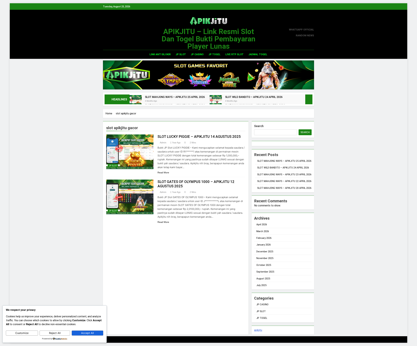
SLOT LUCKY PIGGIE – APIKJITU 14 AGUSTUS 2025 (199, 137)
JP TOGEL (214, 54)
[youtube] (120, 33)
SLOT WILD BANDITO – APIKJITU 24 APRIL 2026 (253, 97)
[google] (117, 33)
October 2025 (263, 265)
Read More (163, 172)
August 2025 (263, 278)
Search (259, 126)
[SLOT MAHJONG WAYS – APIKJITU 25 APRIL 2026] (135, 101)
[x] (113, 33)
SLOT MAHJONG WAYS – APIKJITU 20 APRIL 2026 (284, 188)
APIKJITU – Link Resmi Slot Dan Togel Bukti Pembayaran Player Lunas (208, 38)
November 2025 (264, 258)
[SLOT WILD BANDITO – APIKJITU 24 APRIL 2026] (216, 101)
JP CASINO (197, 54)
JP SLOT (181, 54)
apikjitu (258, 330)
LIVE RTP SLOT (234, 54)
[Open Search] (307, 54)
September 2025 (265, 271)
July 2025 (261, 285)
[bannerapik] (208, 74)
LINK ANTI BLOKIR (160, 54)
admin (163, 142)
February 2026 (264, 238)
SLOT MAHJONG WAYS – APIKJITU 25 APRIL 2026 (175, 97)
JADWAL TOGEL (257, 54)
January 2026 (263, 244)
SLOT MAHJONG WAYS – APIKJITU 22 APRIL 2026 (284, 181)
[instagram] (109, 33)
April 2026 (261, 224)
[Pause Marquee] (308, 99)
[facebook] (105, 33)
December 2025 (264, 251)
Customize (22, 333)
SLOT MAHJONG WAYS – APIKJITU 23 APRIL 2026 (284, 174)
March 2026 (262, 231)
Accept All (87, 333)
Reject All (55, 333)
